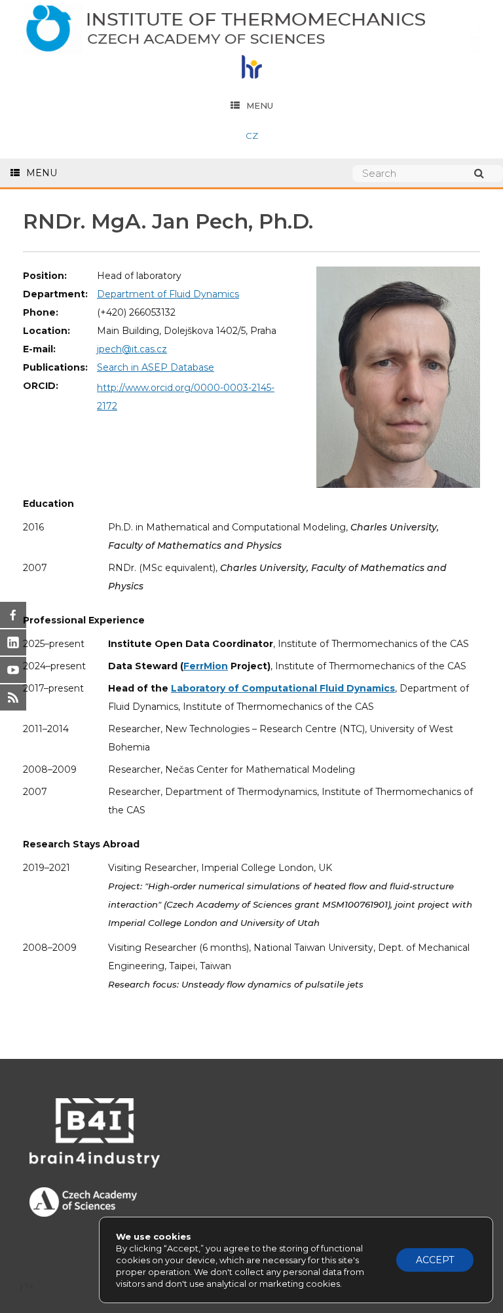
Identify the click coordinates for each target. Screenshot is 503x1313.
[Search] (485, 173)
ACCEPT (435, 1260)
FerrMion (205, 666)
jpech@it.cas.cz (132, 349)
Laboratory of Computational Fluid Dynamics (283, 688)
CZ (252, 135)
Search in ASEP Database (155, 367)
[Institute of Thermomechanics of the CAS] (251, 29)
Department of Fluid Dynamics (168, 294)
